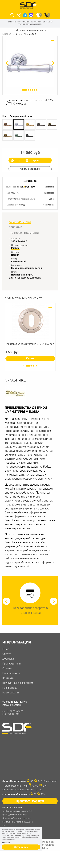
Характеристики (20, 221)
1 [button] (24, 90)
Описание (15, 227)
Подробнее (6, 842)
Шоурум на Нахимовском (17, 682)
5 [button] (34, 90)
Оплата (6, 653)
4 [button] (32, 90)
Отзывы (7, 668)
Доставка (8, 658)
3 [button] (30, 90)
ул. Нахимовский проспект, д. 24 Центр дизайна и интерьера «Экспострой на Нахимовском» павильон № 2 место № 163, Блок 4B (17, 816)
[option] (30, 63)
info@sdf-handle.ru (11, 705)
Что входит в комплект (24, 233)
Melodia (15, 248)
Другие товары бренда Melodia (25, 278)
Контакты (8, 678)
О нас (5, 649)
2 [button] (28, 90)
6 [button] (36, 90)
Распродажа (9, 687)
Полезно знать (11, 673)
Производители (11, 663)
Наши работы (10, 692)
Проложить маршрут (30, 801)
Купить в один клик (30, 169)
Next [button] (54, 601)
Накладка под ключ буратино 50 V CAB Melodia (29, 344)
